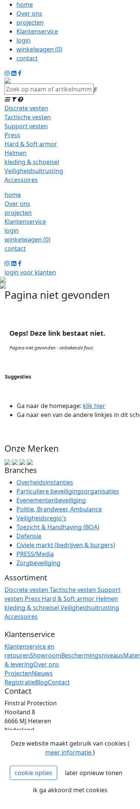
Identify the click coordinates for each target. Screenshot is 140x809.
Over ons (29, 13)
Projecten (18, 673)
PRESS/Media (35, 554)
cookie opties (33, 773)
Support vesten (26, 126)
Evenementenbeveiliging (51, 500)
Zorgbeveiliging (38, 563)
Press (12, 135)
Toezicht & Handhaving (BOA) (57, 527)
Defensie (28, 536)
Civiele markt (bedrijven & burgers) (65, 545)
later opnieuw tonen (93, 773)
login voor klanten (30, 272)
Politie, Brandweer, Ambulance (59, 509)
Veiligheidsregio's (41, 518)
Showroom (45, 655)
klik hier (94, 406)
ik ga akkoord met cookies (70, 790)
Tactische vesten (27, 117)
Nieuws (42, 673)
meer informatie (69, 752)
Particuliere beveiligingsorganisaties (67, 491)
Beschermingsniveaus (92, 655)
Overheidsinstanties (44, 482)
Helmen (15, 153)
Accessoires (21, 180)
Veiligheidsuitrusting (33, 171)
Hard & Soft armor (30, 144)
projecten (30, 22)
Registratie (19, 682)
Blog (41, 682)
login (23, 40)
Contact (59, 682)
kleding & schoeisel (31, 162)
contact (27, 58)
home (24, 4)
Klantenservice (37, 31)
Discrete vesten (26, 108)
